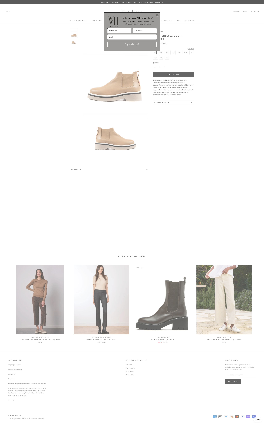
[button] (157, 15)
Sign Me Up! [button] (132, 44)
